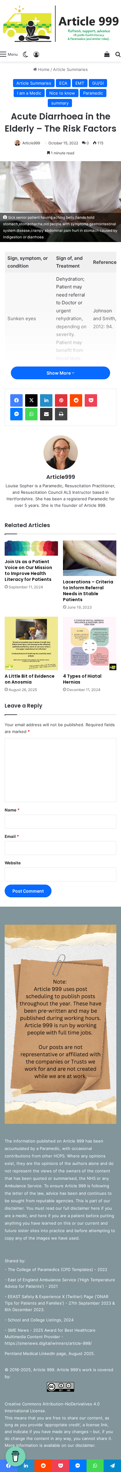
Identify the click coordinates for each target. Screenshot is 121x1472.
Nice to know (62, 93)
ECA (63, 83)
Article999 (31, 143)
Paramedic (93, 93)
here (96, 1208)
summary (60, 102)
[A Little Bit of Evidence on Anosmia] (31, 643)
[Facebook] (16, 400)
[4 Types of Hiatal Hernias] (89, 643)
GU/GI (98, 83)
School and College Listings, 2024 (41, 1319)
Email (12, 836)
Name (12, 809)
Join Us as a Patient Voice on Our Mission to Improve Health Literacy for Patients (28, 570)
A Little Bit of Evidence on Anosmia (30, 679)
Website (13, 862)
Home (43, 69)
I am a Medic (29, 93)
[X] (31, 400)
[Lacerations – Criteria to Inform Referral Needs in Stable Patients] (89, 558)
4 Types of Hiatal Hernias (82, 679)
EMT (79, 83)
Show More (59, 373)
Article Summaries (70, 69)
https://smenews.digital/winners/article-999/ (48, 1343)
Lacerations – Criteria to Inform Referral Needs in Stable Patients (88, 591)
